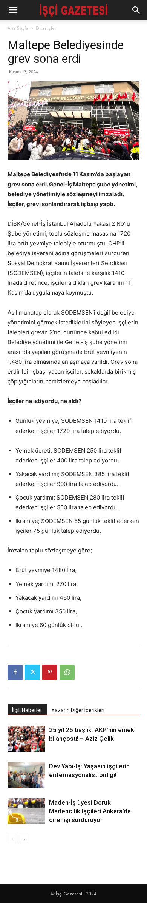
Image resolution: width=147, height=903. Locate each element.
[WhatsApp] (67, 672)
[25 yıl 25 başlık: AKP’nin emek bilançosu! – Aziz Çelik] (26, 739)
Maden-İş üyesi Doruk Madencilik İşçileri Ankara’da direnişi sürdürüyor (90, 811)
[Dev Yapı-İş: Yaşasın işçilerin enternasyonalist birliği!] (26, 775)
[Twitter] (32, 672)
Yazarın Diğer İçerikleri (77, 710)
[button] (13, 10)
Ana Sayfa (18, 28)
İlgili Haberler (27, 710)
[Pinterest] (49, 672)
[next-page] (24, 839)
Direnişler (46, 28)
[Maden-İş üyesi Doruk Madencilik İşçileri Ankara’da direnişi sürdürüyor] (26, 811)
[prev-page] (12, 839)
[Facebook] (15, 672)
